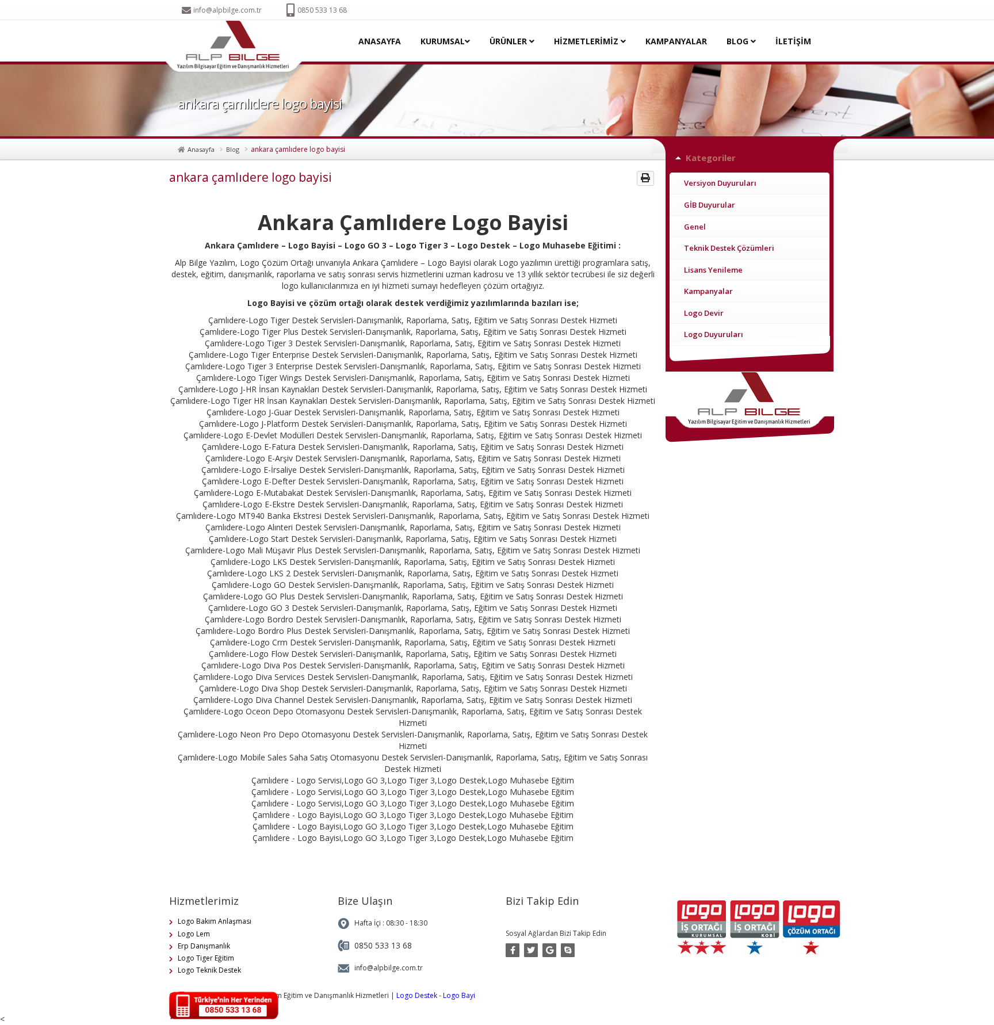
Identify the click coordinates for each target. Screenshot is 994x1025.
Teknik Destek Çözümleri (729, 248)
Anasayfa (201, 149)
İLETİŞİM (793, 41)
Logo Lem (194, 934)
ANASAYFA (379, 41)
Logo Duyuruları (713, 334)
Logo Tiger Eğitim (206, 958)
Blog (232, 149)
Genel (695, 226)
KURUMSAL (442, 41)
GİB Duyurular (709, 205)
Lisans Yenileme (713, 270)
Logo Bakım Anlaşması (214, 921)
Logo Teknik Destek (209, 970)
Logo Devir (704, 313)
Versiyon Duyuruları (720, 183)
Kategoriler (711, 157)
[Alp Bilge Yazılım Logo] (237, 47)
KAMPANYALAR (676, 41)
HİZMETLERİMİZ (587, 41)
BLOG (739, 41)
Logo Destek (416, 995)
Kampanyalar (708, 291)
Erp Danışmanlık (204, 946)
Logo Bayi (459, 995)
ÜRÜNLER (509, 41)
